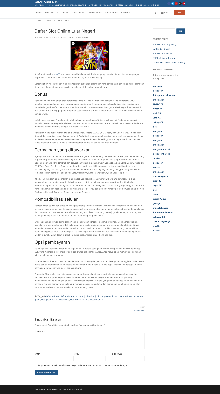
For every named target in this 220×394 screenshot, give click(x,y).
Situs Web (117, 354)
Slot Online (68, 37)
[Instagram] (180, 3)
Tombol (180, 13)
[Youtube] (176, 3)
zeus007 (157, 167)
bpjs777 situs (159, 199)
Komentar (40, 331)
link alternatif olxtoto (163, 212)
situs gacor (158, 99)
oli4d (155, 194)
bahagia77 (158, 122)
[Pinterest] (183, 3)
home (80, 296)
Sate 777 (157, 117)
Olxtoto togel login (162, 221)
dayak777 (157, 185)
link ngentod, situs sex (164, 95)
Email (77, 354)
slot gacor (158, 86)
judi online (89, 296)
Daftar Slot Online (162, 49)
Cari (181, 31)
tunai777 (157, 158)
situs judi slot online (129, 296)
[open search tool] (155, 13)
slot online (64, 299)
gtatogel (157, 203)
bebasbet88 (159, 217)
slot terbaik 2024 (78, 299)
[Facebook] (168, 3)
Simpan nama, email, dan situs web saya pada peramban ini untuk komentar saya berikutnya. (82, 365)
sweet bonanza (95, 299)
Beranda (39, 21)
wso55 (57, 74)
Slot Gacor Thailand (162, 53)
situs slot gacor (160, 176)
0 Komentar (82, 37)
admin (39, 37)
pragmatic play (111, 296)
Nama (38, 354)
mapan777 (158, 108)
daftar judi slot (52, 296)
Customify (79, 389)
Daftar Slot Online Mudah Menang (169, 62)
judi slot (99, 296)
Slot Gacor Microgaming (164, 44)
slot (154, 126)
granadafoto (47, 2)
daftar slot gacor (69, 296)
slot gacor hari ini (49, 299)
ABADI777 (158, 104)
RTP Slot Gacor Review (164, 58)
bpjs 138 (157, 181)
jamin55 (157, 113)
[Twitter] (172, 3)
